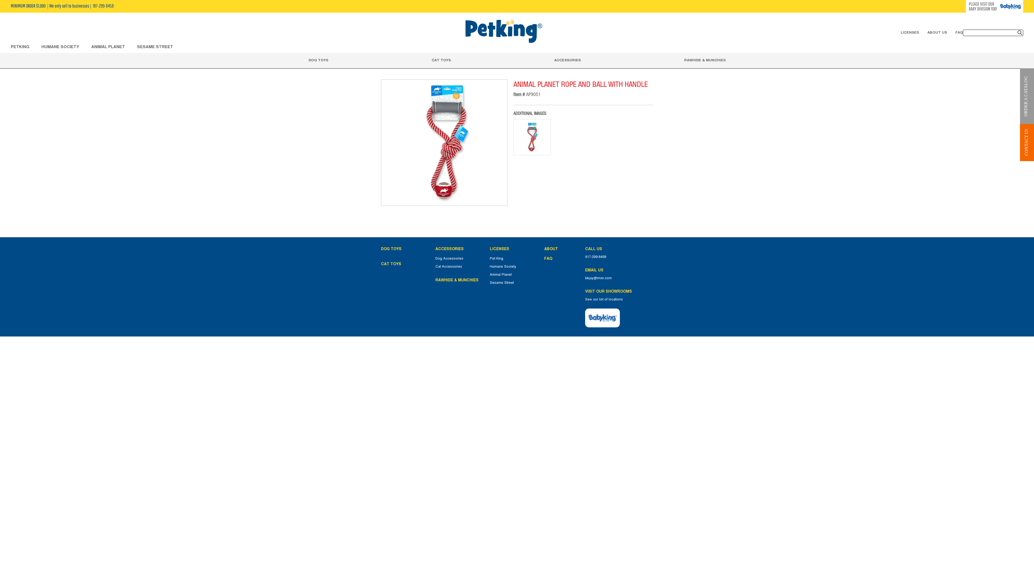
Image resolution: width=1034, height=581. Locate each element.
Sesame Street (155, 46)
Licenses (910, 32)
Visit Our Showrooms (609, 291)
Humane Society (503, 266)
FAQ (959, 32)
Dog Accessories (449, 258)
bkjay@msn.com (598, 278)
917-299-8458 (595, 257)
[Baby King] (602, 318)
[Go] (1020, 33)
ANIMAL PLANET (108, 46)
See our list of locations (604, 299)
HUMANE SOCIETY (60, 46)
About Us (937, 32)
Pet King (496, 258)
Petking (20, 46)
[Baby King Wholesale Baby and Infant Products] (503, 31)
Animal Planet (501, 274)
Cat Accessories (448, 266)
